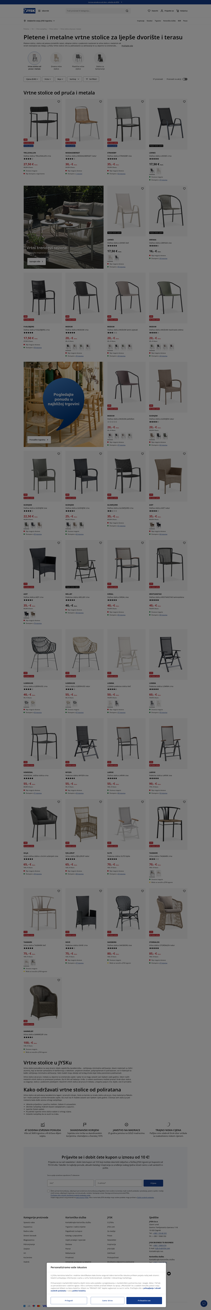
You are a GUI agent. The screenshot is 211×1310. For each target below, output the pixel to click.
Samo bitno (107, 1300)
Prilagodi (69, 1300)
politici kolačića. (79, 1291)
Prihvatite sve (144, 1300)
